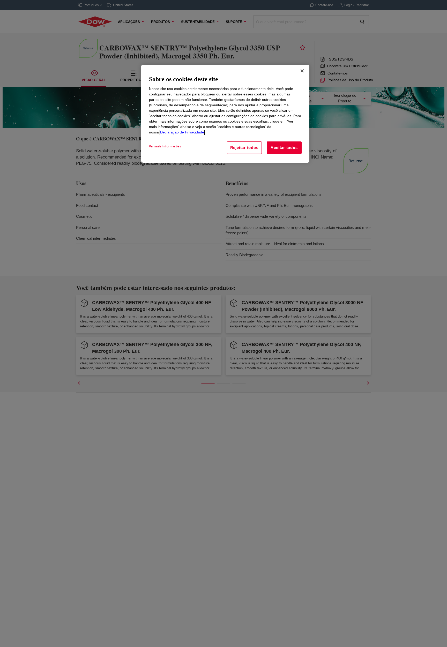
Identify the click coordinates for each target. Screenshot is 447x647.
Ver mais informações (165, 146)
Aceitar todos (284, 148)
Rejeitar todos (244, 148)
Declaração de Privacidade (182, 132)
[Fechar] (302, 71)
